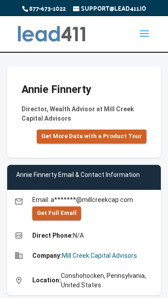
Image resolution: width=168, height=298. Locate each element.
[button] (91, 136)
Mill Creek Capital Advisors (99, 255)
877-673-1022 (47, 8)
